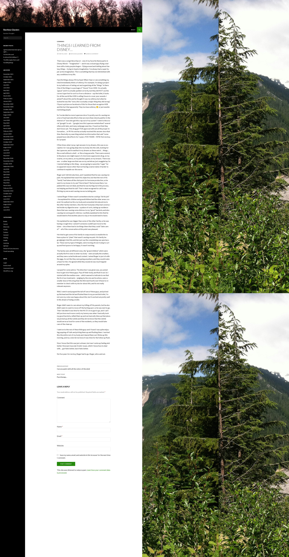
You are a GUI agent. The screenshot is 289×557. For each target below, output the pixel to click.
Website (60, 445)
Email (59, 436)
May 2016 (6, 183)
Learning (60, 41)
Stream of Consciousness (11, 248)
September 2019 (8, 145)
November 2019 (8, 139)
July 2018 (6, 169)
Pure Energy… (62, 375)
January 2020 (7, 134)
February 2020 (7, 131)
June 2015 (6, 199)
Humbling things (8, 62)
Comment (61, 397)
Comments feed (8, 268)
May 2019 (6, 155)
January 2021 (7, 101)
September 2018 (8, 166)
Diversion (6, 227)
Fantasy (5, 232)
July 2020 (6, 117)
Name (60, 426)
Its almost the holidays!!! (11, 57)
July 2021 (6, 85)
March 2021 (7, 96)
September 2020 (8, 112)
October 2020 (7, 109)
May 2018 (6, 172)
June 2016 (6, 180)
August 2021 (7, 82)
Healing (5, 238)
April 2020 (6, 126)
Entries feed (7, 265)
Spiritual (5, 246)
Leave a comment (92, 54)
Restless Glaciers (11, 30)
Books (5, 221)
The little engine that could (11, 60)
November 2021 (8, 74)
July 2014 (6, 207)
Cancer (5, 224)
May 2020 (6, 123)
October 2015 (7, 193)
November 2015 (8, 191)
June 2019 (6, 153)
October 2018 (7, 164)
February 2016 (7, 188)
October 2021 (7, 77)
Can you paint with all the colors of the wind (73, 367)
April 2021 (6, 93)
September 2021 (8, 79)
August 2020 (7, 115)
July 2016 (6, 177)
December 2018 (8, 158)
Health (5, 240)
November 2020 (8, 107)
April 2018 (6, 174)
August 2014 (7, 204)
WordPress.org (8, 271)
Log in (5, 263)
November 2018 (8, 161)
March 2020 (7, 128)
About (133, 29)
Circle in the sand (8, 54)
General (5, 235)
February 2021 (7, 98)
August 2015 (7, 196)
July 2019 (6, 150)
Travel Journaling (8, 251)
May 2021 (6, 90)
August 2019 (7, 147)
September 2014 (8, 202)
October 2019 (7, 142)
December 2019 (8, 136)
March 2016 (7, 185)
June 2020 (6, 120)
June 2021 (6, 88)
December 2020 (8, 104)
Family (5, 229)
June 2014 (6, 210)
